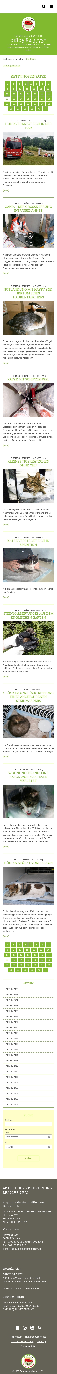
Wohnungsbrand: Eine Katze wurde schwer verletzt (28, 776)
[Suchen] (44, 6)
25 (28, 98)
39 (32, 108)
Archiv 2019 (12, 1028)
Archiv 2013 (12, 1061)
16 (14, 93)
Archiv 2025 (12, 995)
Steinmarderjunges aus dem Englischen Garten (29, 614)
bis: (6, 1143)
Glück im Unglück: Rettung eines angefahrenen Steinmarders (28, 696)
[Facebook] (17, 1327)
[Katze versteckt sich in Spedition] (28, 565)
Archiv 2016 (12, 1044)
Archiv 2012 (12, 1066)
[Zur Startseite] (28, 1361)
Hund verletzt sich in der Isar (28, 125)
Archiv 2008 (12, 1088)
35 (49, 104)
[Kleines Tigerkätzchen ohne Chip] (28, 486)
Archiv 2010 (12, 1077)
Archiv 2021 (12, 1017)
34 (42, 104)
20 (42, 93)
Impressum (16, 1337)
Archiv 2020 (12, 1022)
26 (35, 98)
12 (34, 88)
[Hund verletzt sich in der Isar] (28, 148)
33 (35, 104)
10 (20, 88)
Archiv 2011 (12, 1071)
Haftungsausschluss (35, 1337)
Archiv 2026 (12, 989)
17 (21, 93)
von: (7, 1133)
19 (35, 93)
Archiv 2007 (12, 1093)
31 (21, 104)
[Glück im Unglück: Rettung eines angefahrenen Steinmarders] (28, 721)
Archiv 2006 (12, 1099)
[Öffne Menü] (51, 6)
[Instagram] (25, 1327)
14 (48, 88)
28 (49, 98)
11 (27, 88)
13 (41, 88)
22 (7, 98)
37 (18, 108)
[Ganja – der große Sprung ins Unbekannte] (28, 231)
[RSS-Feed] (39, 1327)
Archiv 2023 (12, 1006)
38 (25, 108)
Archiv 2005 (12, 1104)
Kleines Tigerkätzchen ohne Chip (28, 462)
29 (7, 104)
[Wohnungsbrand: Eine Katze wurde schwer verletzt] (28, 801)
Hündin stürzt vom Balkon (28, 861)
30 (14, 104)
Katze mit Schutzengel (29, 378)
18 (28, 93)
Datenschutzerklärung (22, 1341)
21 (49, 93)
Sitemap (41, 1341)
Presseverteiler (28, 1346)
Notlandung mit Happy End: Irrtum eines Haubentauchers (28, 292)
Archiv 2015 (12, 1049)
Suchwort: (9, 1120)
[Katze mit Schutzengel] (28, 400)
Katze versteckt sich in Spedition (28, 541)
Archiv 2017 (12, 1038)
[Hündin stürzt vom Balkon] (28, 886)
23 (14, 98)
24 (21, 98)
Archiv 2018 (12, 1033)
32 (28, 104)
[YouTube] (32, 1327)
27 (42, 98)
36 (11, 108)
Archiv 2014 (12, 1055)
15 (7, 93)
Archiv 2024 (12, 1000)
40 (39, 108)
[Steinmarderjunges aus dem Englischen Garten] (28, 638)
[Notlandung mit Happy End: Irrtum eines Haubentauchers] (28, 318)
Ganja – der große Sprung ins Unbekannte (28, 207)
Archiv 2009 (12, 1082)
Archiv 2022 (12, 1011)
